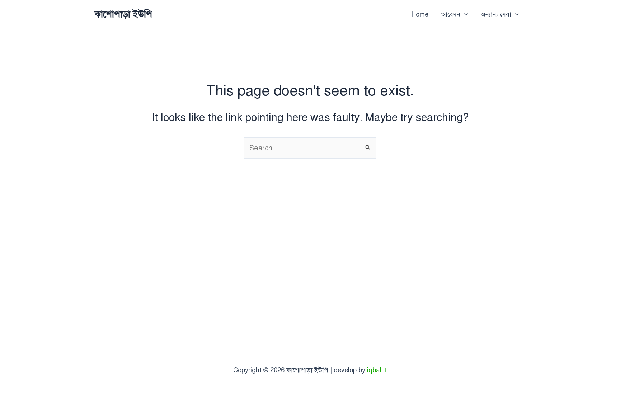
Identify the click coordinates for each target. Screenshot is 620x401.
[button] (464, 14)
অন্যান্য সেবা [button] (496, 14)
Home (420, 14)
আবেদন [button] (450, 14)
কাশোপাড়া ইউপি (123, 14)
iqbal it (377, 370)
